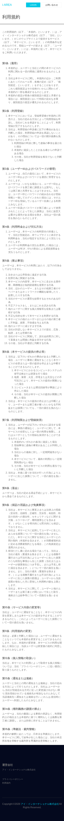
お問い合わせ (51, 5)
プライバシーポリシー (12, 779)
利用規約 (6, 783)
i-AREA (7, 4)
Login (33, 5)
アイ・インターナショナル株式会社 (40, 804)
